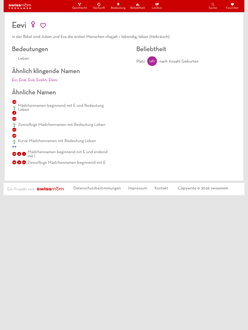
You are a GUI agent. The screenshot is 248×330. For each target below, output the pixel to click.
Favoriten (232, 8)
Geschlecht (79, 8)
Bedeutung (118, 8)
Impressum (137, 188)
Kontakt (161, 188)
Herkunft (99, 8)
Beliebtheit (137, 8)
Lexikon (157, 8)
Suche (213, 8)
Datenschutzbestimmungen (97, 188)
